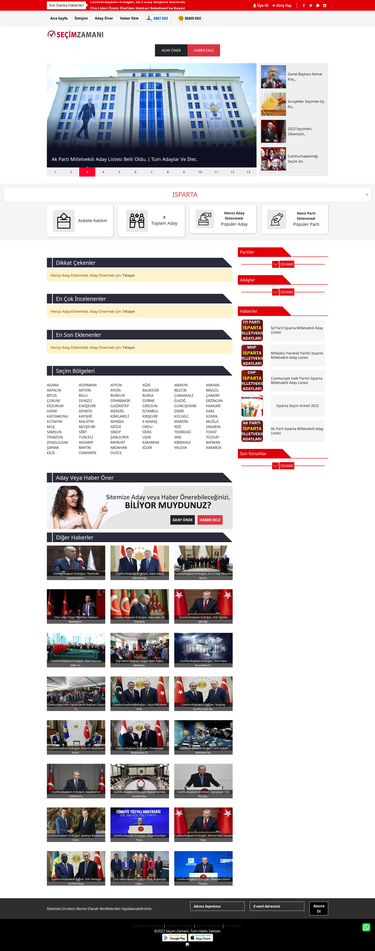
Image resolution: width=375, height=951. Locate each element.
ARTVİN (85, 390)
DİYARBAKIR (120, 400)
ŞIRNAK (53, 447)
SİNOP (115, 432)
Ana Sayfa (59, 18)
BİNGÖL (212, 390)
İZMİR (179, 411)
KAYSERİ (85, 416)
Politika (97, 4)
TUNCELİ (86, 437)
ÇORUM (53, 400)
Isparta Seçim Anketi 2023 (297, 405)
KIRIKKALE (182, 442)
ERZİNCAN (214, 400)
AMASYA (181, 385)
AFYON (116, 385)
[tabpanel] (152, 115)
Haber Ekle (129, 18)
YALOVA (180, 447)
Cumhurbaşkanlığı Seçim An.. (303, 159)
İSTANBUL (150, 411)
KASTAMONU (57, 416)
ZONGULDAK (57, 442)
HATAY (52, 411)
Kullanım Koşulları (148, 925)
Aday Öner (104, 18)
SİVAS (146, 432)
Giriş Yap (283, 5)
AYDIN (115, 390)
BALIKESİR (150, 390)
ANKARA (212, 385)
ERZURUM (55, 406)
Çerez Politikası (208, 925)
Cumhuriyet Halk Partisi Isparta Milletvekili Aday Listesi (296, 380)
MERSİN (116, 411)
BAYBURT (117, 442)
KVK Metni (233, 925)
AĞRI (146, 385)
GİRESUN (149, 406)
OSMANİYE (88, 452)
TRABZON (55, 437)
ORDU (147, 426)
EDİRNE (148, 400)
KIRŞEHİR (150, 416)
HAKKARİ (213, 406)
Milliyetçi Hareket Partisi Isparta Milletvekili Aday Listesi (297, 355)
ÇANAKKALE (184, 395)
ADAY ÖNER (171, 50)
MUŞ (51, 426)
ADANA (53, 385)
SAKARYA (213, 426)
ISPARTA (85, 411)
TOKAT (211, 432)
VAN (177, 437)
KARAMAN (150, 442)
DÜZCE (116, 452)
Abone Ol (318, 909)
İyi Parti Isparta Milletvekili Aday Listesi (297, 330)
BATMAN (213, 442)
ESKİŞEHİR (87, 406)
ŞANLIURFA (119, 437)
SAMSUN (54, 432)
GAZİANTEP (119, 406)
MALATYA (86, 421)
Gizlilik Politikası (179, 925)
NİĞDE (115, 426)
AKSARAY (86, 442)
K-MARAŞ (149, 421)
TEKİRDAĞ (182, 432)
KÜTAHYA (54, 421)
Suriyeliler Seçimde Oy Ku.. (306, 104)
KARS (210, 411)
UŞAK (146, 437)
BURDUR (117, 395)
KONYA (211, 416)
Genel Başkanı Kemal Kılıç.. (305, 77)
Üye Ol (262, 5)
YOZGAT (212, 437)
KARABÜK (214, 447)
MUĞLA (212, 421)
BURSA (147, 395)
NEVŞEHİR (87, 426)
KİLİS (51, 452)
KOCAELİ (181, 416)
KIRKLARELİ (119, 416)
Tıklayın (129, 275)
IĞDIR (147, 447)
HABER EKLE (204, 50)
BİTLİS (52, 395)
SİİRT (83, 432)
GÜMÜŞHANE (185, 406)
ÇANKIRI (212, 395)
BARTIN (85, 447)
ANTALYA (54, 390)
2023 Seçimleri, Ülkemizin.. (300, 131)
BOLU (83, 395)
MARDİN (181, 421)
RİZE (177, 426)
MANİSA (117, 421)
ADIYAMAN (88, 385)
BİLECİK (180, 390)
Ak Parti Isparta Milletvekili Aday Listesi (297, 430)
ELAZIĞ (180, 400)
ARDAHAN (118, 447)
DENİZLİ (85, 400)
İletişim (81, 18)
